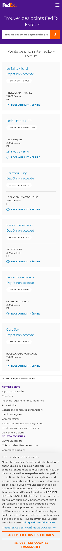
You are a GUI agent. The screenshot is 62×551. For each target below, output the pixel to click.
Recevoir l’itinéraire (23, 104)
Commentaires (11, 418)
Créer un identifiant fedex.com (20, 445)
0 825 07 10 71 (20, 151)
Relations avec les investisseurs (20, 428)
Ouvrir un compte (12, 440)
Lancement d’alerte (13, 432)
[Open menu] (57, 5)
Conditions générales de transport (22, 409)
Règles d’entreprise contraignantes (22, 423)
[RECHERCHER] (55, 34)
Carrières (7, 396)
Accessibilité (9, 405)
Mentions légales (12, 414)
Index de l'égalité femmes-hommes (23, 400)
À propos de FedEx (13, 391)
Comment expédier (13, 449)
